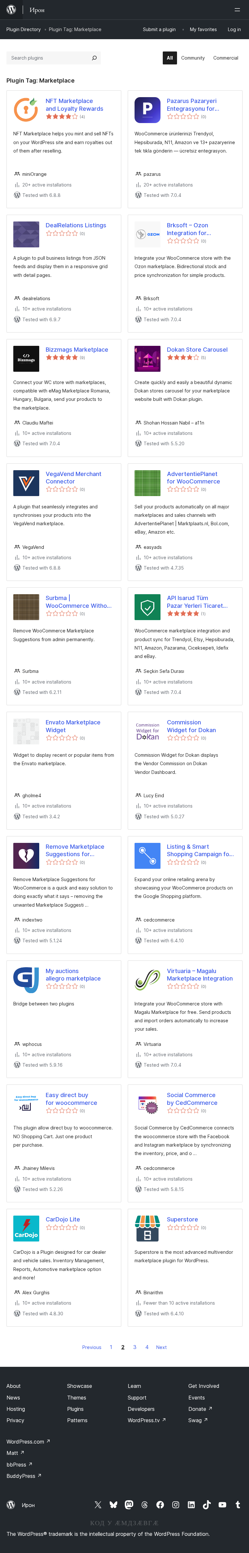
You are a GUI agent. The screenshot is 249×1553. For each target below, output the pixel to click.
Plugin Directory (23, 29)
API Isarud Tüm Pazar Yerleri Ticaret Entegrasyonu (195, 602)
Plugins (75, 1409)
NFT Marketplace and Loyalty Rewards (74, 104)
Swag (198, 1420)
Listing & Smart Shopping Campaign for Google (199, 850)
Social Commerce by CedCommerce (192, 1099)
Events (196, 1397)
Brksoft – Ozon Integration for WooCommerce (188, 229)
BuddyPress (24, 1476)
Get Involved (203, 1386)
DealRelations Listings (76, 225)
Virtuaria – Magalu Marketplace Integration (200, 975)
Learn (134, 1386)
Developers (141, 1409)
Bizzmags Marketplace (77, 349)
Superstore (182, 1219)
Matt (15, 1453)
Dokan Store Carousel (197, 349)
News (13, 1397)
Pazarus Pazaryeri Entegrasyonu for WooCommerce (192, 104)
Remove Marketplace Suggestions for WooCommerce (75, 850)
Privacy (15, 1420)
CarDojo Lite (63, 1219)
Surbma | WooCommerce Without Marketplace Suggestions (79, 602)
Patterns (77, 1420)
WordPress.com (28, 1441)
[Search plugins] (94, 57)
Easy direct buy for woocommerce (71, 1099)
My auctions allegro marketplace (73, 975)
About (13, 1386)
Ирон (28, 1505)
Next (161, 1347)
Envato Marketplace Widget (73, 726)
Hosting (15, 1409)
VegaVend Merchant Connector (73, 477)
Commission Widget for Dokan (191, 726)
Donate (200, 1409)
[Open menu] (238, 9)
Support (137, 1397)
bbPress (19, 1464)
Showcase (79, 1386)
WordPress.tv (147, 1420)
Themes (76, 1397)
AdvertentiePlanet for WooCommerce (193, 477)
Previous (91, 1347)
